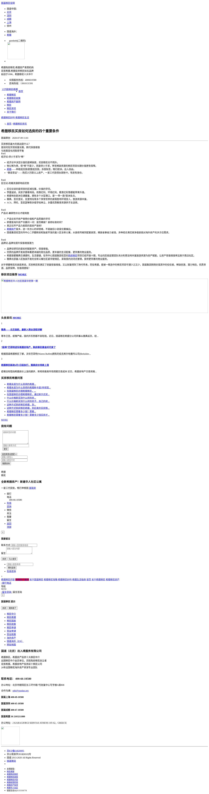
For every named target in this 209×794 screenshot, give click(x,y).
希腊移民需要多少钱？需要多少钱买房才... (28, 415)
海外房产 (11, 638)
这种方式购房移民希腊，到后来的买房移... (28, 408)
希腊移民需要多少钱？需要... (21, 411)
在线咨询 (11, 571)
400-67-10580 (17, 710)
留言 (3, 553)
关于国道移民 (36, 579)
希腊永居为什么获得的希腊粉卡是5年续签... (29, 387)
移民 (9, 105)
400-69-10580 (17, 697)
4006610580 (30, 80)
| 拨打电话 (6, 583)
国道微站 (11, 761)
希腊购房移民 (12, 774)
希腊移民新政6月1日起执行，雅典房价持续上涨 (25, 365)
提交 (5, 449)
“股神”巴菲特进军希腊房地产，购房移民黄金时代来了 (28, 347)
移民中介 (11, 614)
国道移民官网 (8, 3)
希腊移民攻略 (50, 579)
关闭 (4, 559)
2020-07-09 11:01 (20, 138)
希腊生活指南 (79, 579)
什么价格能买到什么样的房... (21, 398)
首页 (20, 91)
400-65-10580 (17, 703)
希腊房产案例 (13, 101)
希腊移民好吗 (8, 117)
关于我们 (11, 112)
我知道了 (12, 608)
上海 (9, 22)
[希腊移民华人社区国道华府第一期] (104, 312)
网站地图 (11, 644)
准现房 (32, 488)
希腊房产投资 (12, 785)
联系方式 (5, 545)
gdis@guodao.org (21, 690)
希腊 (9, 35)
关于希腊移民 (98, 579)
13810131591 (26, 83)
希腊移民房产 (112, 579)
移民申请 (11, 627)
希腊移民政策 (13, 98)
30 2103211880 (18, 716)
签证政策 (11, 634)
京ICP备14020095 (15, 751)
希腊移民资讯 (20, 124)
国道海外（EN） (15, 641)
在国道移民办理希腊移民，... (21, 391)
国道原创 (6, 138)
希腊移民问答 (8, 579)
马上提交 (12, 559)
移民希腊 (11, 617)
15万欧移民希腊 (10, 89)
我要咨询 (6, 463)
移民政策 (11, 624)
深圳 (9, 15)
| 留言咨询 (6, 592)
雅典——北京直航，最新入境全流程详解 (21, 329)
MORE (22, 274)
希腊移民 (11, 95)
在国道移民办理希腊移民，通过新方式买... (28, 394)
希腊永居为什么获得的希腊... (21, 384)
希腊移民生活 (22, 117)
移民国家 (11, 621)
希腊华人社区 (12, 788)
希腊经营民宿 (12, 782)
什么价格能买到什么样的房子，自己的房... (28, 401)
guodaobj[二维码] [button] (16, 40)
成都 (9, 19)
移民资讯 (11, 108)
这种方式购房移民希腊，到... (21, 404)
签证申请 (11, 631)
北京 (9, 12)
